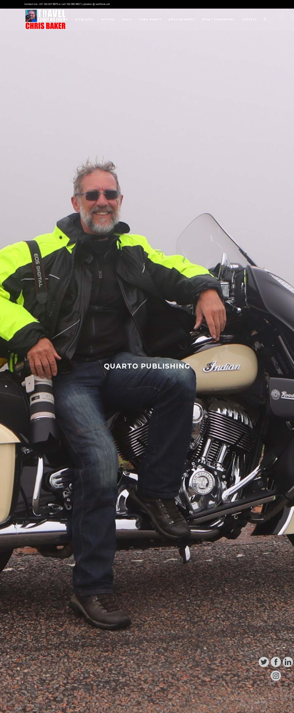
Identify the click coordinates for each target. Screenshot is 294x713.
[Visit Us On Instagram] (276, 708)
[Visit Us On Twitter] (264, 695)
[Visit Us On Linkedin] (288, 695)
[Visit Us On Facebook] (276, 695)
